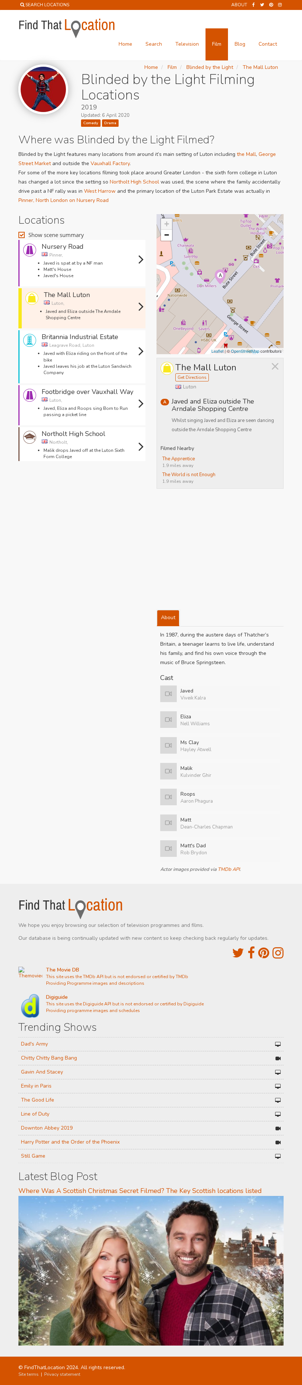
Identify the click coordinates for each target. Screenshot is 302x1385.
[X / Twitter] (238, 953)
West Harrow (100, 191)
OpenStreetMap (245, 351)
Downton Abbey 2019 (47, 1127)
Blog (240, 44)
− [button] (166, 235)
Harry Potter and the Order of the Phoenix (70, 1141)
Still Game (33, 1155)
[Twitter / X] (262, 5)
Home (125, 44)
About (239, 5)
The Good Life (37, 1099)
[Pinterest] (271, 5)
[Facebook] (253, 5)
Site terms (28, 1374)
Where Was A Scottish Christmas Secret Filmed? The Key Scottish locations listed (140, 1190)
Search (153, 44)
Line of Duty (35, 1113)
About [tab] (168, 617)
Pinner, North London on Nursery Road (63, 200)
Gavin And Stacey (42, 1071)
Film (216, 44)
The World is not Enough (188, 474)
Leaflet (217, 351)
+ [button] (166, 223)
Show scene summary (56, 234)
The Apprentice (178, 459)
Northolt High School (134, 181)
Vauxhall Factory (110, 163)
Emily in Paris (36, 1085)
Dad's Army (34, 1043)
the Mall (246, 154)
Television (187, 44)
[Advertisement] (82, 485)
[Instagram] (280, 5)
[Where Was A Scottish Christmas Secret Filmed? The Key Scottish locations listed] (151, 1270)
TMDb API (229, 869)
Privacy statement (62, 1374)
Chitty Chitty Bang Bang (49, 1057)
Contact (268, 44)
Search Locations (47, 5)
